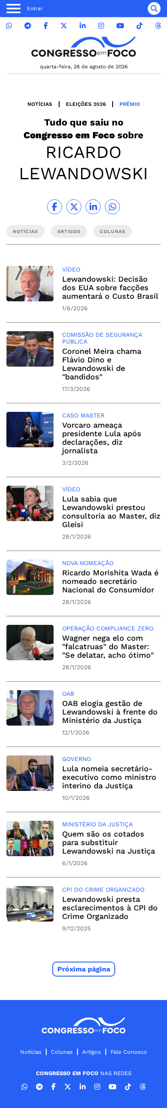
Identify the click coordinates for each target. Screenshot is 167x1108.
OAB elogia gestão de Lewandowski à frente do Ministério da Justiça (110, 712)
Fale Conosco (128, 1052)
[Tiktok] (140, 26)
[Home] (83, 46)
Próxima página (83, 969)
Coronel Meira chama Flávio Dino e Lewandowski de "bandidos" (101, 364)
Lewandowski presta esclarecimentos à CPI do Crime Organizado (110, 908)
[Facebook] (46, 26)
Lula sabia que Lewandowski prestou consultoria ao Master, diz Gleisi (111, 511)
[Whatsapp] (9, 26)
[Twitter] (63, 26)
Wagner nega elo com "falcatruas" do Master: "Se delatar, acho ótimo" (108, 646)
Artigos (91, 1052)
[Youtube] (120, 26)
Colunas (62, 1052)
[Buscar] (154, 8)
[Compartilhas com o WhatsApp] (112, 206)
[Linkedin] (83, 26)
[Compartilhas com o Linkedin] (93, 206)
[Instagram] (101, 26)
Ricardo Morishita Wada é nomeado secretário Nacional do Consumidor (110, 581)
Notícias (39, 104)
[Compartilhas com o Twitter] (73, 206)
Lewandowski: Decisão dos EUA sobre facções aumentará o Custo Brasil (110, 287)
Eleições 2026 (86, 104)
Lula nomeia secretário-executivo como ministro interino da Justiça (109, 777)
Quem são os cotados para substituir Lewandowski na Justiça (108, 842)
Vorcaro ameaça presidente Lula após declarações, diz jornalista (101, 437)
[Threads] (158, 26)
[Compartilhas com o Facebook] (54, 206)
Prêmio (129, 104)
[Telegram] (27, 26)
